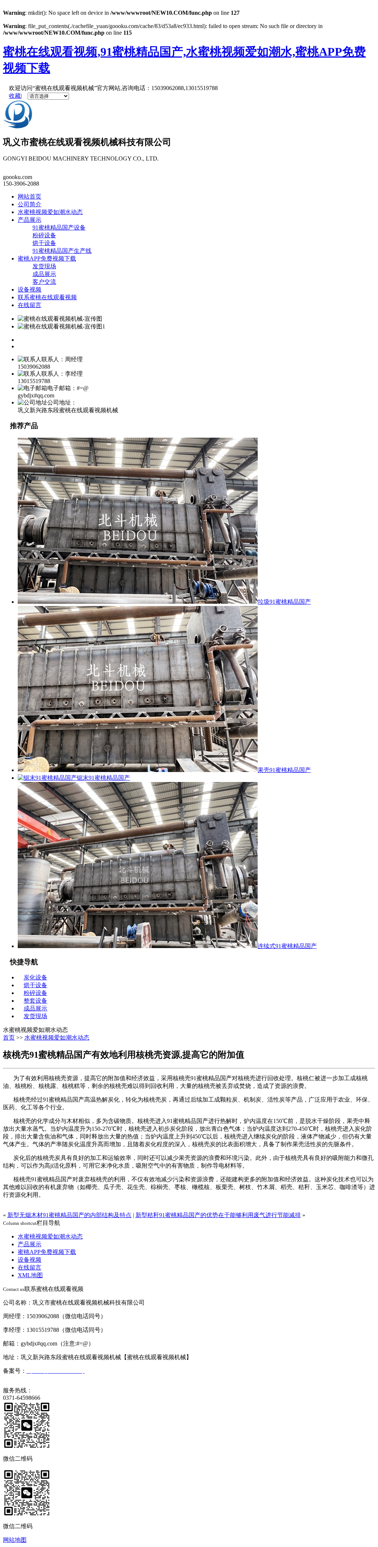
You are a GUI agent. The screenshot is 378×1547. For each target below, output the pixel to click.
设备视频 (29, 289)
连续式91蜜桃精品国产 (287, 946)
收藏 (15, 96)
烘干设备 (44, 243)
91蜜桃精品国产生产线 (62, 251)
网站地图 (15, 1540)
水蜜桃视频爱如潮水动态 (50, 212)
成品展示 (44, 274)
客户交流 (44, 282)
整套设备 (35, 1001)
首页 (9, 1037)
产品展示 (29, 220)
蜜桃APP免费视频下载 (47, 258)
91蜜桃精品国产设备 (59, 227)
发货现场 (44, 266)
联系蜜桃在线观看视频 (47, 297)
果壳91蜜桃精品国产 (284, 770)
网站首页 (29, 196)
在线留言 (29, 305)
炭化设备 (35, 977)
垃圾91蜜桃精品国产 (284, 602)
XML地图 (30, 1275)
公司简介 (29, 204)
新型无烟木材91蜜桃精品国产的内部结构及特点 (69, 1215)
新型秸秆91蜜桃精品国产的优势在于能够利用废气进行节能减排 (218, 1215)
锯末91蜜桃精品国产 (103, 778)
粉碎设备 (44, 235)
